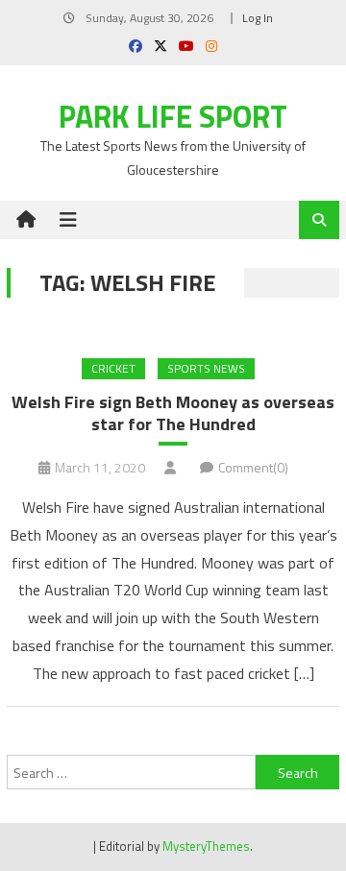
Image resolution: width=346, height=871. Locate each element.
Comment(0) (253, 467)
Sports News (206, 368)
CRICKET (113, 368)
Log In (257, 18)
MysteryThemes (206, 846)
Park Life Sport (173, 116)
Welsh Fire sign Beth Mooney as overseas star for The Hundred (173, 413)
